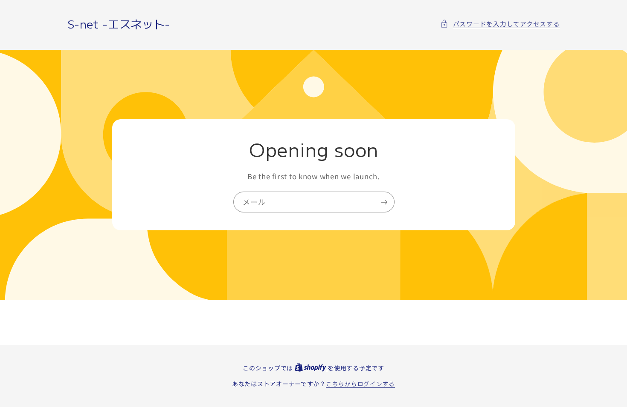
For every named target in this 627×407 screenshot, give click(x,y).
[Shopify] (311, 368)
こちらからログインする (360, 383)
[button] (500, 23)
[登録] (384, 202)
